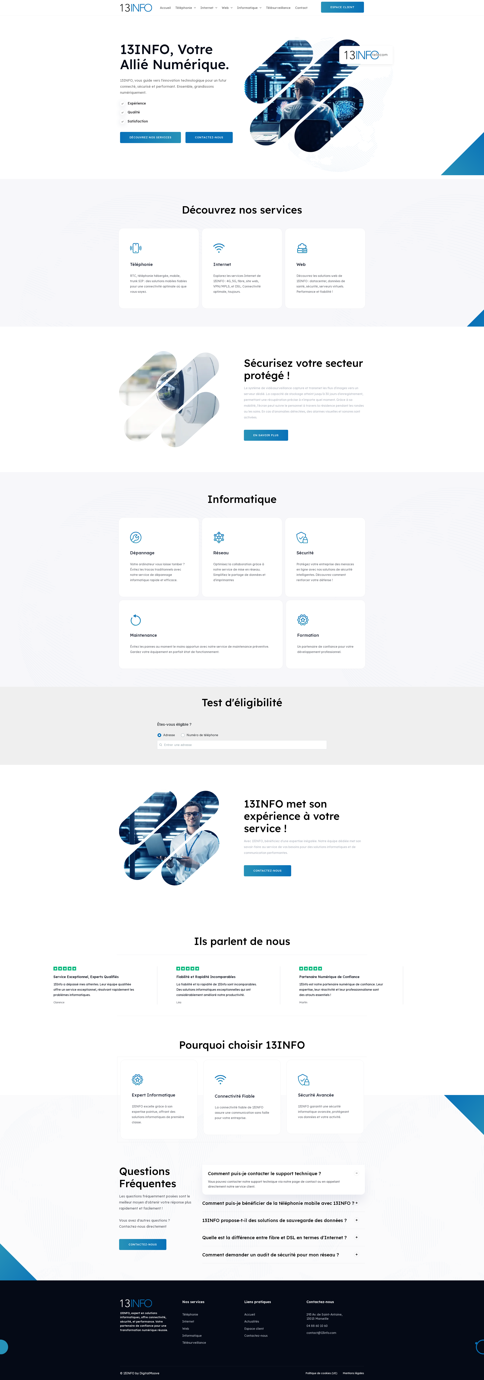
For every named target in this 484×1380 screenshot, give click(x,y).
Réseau (221, 552)
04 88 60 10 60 (317, 1326)
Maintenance (143, 635)
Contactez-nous (256, 1335)
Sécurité (305, 552)
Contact (301, 8)
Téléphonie (183, 8)
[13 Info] (136, 7)
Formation (308, 635)
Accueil (165, 8)
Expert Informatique (153, 1095)
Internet (206, 8)
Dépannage (142, 552)
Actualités (251, 1321)
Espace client (254, 1328)
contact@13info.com (321, 1333)
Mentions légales (353, 1373)
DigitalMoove (149, 1373)
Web (225, 8)
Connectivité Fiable (235, 1096)
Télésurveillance (278, 8)
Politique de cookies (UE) (321, 1373)
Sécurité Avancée (316, 1095)
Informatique (247, 8)
